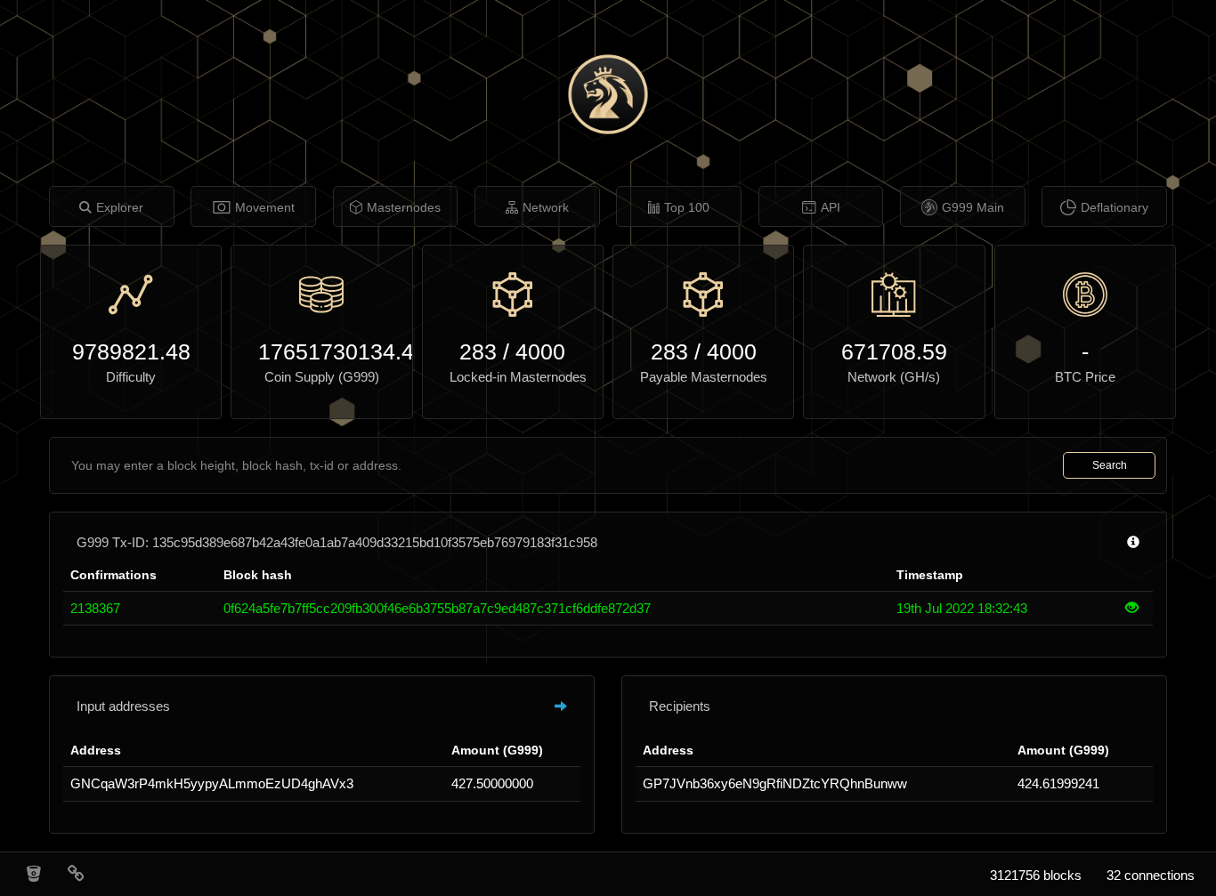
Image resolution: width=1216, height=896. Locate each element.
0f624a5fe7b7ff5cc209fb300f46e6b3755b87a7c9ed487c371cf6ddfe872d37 (437, 608)
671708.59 (894, 351)
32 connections (1151, 875)
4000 (540, 351)
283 (478, 351)
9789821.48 (131, 351)
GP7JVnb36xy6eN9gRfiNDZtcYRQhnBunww (775, 783)
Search (1109, 465)
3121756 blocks (1036, 875)
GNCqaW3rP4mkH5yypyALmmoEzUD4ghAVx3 (211, 783)
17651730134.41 (321, 351)
